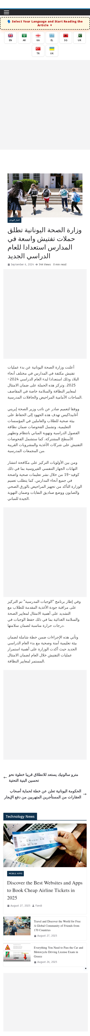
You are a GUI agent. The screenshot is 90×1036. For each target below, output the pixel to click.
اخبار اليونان (14, 220)
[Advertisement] (45, 105)
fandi (38, 905)
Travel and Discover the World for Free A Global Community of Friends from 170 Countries (57, 925)
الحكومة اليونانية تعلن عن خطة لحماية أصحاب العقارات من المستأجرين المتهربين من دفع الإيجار (42, 794)
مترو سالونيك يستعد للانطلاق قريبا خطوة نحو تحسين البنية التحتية (43, 777)
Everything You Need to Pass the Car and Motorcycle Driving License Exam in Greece (58, 952)
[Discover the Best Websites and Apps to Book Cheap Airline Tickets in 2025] (45, 845)
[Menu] (6, 12)
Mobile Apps (15, 873)
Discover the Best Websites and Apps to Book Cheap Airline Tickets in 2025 (44, 890)
